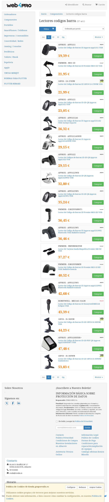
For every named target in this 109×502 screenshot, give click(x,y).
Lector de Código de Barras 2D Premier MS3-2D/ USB (80, 212)
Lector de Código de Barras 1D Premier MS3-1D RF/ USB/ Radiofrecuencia (79, 268)
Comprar (98, 56)
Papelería (8, 62)
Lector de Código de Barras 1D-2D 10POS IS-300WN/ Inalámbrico (79, 360)
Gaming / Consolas (12, 46)
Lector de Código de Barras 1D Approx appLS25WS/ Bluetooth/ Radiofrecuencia (80, 287)
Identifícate (72, 5)
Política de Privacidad (86, 415)
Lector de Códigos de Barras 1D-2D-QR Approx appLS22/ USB (77, 158)
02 (53, 37)
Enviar (87, 428)
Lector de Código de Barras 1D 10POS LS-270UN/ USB (80, 84)
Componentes (10, 20)
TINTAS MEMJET (11, 73)
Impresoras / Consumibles (16, 36)
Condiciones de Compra (67, 440)
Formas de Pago (88, 440)
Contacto (60, 435)
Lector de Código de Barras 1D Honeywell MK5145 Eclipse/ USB (79, 305)
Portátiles (8, 25)
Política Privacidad (64, 438)
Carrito (101, 5)
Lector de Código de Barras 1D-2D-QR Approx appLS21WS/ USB (77, 195)
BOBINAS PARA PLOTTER (15, 78)
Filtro (46, 29)
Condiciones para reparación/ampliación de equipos (92, 446)
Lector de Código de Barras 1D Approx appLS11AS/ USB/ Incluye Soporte (79, 122)
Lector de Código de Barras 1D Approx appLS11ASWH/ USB (74, 140)
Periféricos (9, 52)
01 (49, 37)
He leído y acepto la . (76, 421)
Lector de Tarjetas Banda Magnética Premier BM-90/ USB (79, 250)
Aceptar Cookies (95, 487)
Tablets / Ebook (11, 57)
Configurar (71, 487)
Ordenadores (10, 14)
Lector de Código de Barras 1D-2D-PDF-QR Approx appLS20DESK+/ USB (79, 342)
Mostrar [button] (98, 37)
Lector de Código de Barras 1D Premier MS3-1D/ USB (80, 66)
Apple (7, 68)
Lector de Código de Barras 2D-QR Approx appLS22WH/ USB (75, 177)
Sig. (63, 37)
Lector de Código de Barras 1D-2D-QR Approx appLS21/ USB (77, 104)
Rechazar (82, 487)
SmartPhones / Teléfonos (15, 30)
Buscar (88, 5)
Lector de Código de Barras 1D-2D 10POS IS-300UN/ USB (79, 323)
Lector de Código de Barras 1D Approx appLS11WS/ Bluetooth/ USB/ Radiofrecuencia (80, 232)
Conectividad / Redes (13, 41)
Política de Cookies (90, 438)
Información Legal (89, 435)
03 (58, 37)
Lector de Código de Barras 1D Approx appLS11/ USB (80, 48)
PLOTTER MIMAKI (12, 84)
